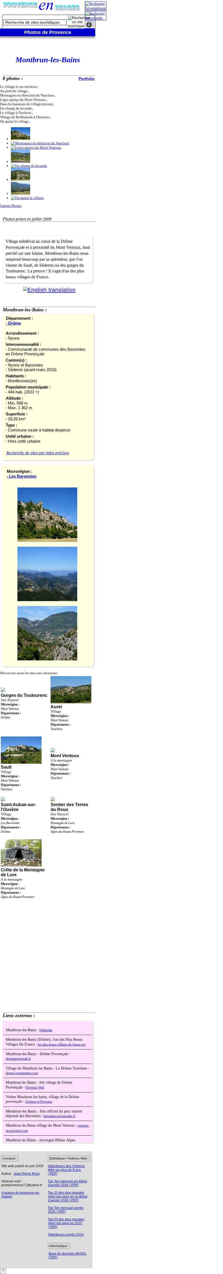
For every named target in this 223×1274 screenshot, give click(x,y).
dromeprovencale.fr (18, 1059)
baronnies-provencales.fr (59, 1116)
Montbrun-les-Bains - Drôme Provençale (37, 1054)
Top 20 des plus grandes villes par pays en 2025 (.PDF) (66, 1223)
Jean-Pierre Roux (27, 1174)
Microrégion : (10, 704)
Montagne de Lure (63, 823)
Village (56, 711)
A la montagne (61, 760)
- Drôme (13, 323)
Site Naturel (10, 700)
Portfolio (87, 78)
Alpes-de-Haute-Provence (67, 832)
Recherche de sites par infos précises (37, 452)
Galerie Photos (10, 206)
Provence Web (35, 1087)
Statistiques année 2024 (66, 1234)
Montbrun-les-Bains (21, 1030)
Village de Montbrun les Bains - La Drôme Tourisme (47, 1068)
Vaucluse (56, 729)
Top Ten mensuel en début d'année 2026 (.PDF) (67, 1183)
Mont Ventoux (9, 709)
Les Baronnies (10, 823)
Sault (6, 767)
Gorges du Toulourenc (24, 695)
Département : (11, 713)
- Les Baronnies (21, 476)
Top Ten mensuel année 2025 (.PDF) (65, 1210)
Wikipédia (45, 1030)
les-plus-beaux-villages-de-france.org (62, 1044)
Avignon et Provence (38, 1102)
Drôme (5, 717)
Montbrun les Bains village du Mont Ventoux (41, 1125)
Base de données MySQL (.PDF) (67, 1255)
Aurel (56, 706)
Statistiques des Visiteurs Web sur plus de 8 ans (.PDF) (66, 1170)
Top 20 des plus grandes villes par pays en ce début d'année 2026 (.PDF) (67, 1196)
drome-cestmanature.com (22, 1073)
